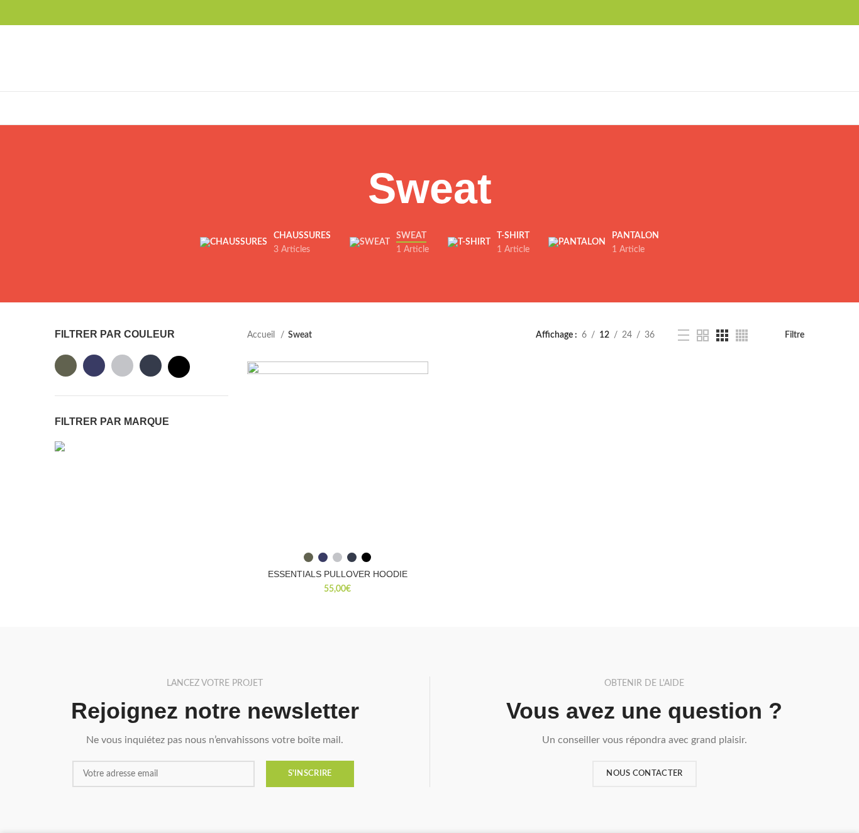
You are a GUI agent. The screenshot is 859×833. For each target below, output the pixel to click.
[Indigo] (151, 366)
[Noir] (179, 367)
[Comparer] (419, 382)
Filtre (794, 335)
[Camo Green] (66, 366)
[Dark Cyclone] (94, 366)
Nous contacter (644, 774)
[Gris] (122, 366)
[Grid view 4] (742, 335)
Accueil (262, 335)
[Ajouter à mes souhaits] (419, 438)
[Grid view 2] (703, 335)
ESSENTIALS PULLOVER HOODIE (337, 574)
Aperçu (419, 410)
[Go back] (352, 188)
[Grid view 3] (722, 335)
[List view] (683, 335)
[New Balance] (83, 453)
